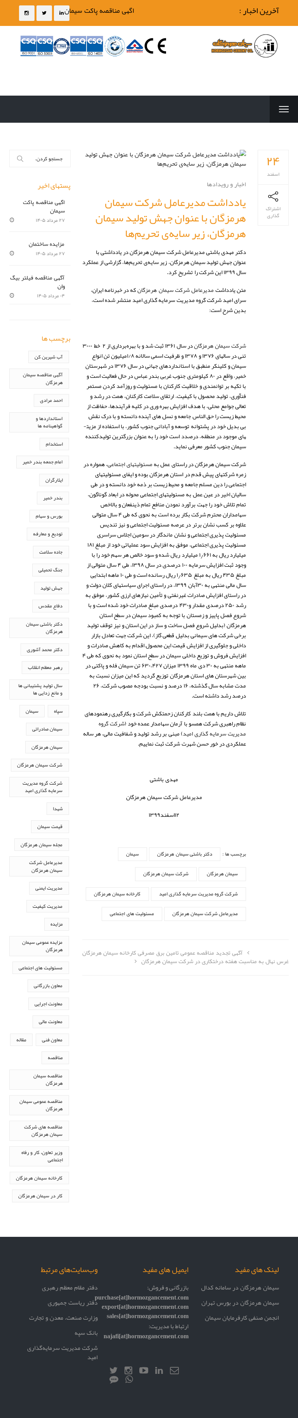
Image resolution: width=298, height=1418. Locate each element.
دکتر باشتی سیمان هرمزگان (184, 853)
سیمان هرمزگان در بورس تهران (240, 1302)
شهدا (58, 808)
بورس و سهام (49, 515)
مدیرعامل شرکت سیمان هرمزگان (176, 290)
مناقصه (55, 1057)
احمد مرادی (51, 400)
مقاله (21, 1039)
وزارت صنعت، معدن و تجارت (63, 1317)
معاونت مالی (50, 1021)
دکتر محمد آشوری (44, 649)
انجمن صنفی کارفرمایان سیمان (242, 1317)
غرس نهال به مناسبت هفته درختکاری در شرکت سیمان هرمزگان (215, 961)
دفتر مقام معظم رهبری (70, 1287)
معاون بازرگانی (48, 985)
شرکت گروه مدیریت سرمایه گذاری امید (198, 893)
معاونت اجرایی (48, 1003)
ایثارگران (54, 479)
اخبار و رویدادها (226, 184)
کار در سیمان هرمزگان (40, 1195)
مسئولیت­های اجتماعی (129, 464)
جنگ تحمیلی (50, 569)
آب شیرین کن (48, 356)
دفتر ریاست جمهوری (73, 1302)
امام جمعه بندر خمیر (43, 461)
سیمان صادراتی (47, 728)
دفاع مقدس (50, 605)
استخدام (54, 443)
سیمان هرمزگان (222, 873)
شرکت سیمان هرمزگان (220, 345)
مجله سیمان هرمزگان (41, 844)
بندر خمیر (52, 497)
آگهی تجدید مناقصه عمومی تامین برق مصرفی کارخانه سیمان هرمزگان (162, 952)
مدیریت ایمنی (48, 887)
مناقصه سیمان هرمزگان (47, 1079)
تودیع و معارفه (47, 533)
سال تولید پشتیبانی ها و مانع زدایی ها (40, 689)
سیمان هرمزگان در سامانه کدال (240, 1287)
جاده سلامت (50, 551)
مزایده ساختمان (46, 244)
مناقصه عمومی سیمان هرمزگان (40, 1105)
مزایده (56, 923)
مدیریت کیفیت (47, 906)
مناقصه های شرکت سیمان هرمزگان (43, 1130)
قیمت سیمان (49, 826)
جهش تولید (51, 587)
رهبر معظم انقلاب (45, 667)
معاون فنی (52, 1039)
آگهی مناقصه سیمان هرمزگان (42, 378)
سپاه (58, 710)
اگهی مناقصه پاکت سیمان (105, 10)
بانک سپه (86, 1332)
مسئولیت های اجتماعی (132, 913)
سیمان (132, 853)
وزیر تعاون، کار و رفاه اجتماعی (42, 1156)
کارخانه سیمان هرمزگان (117, 893)
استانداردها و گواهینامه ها (49, 422)
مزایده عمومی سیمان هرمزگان (42, 946)
